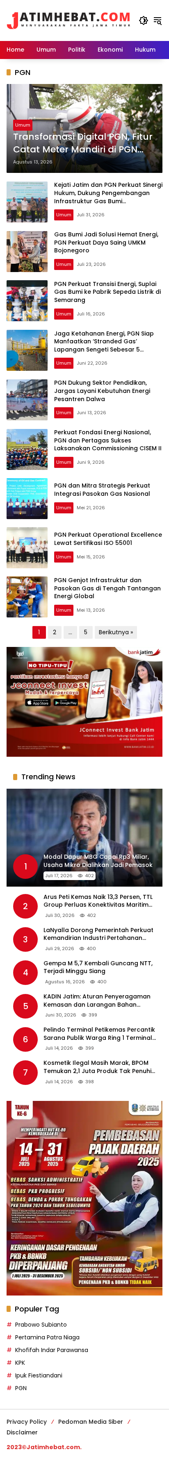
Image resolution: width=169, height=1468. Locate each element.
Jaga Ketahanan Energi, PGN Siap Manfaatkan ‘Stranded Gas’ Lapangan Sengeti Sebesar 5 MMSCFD (104, 345)
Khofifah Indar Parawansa (51, 1350)
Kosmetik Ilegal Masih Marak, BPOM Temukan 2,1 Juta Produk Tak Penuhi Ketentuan (97, 1067)
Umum (22, 125)
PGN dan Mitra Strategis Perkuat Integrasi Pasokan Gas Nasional (102, 489)
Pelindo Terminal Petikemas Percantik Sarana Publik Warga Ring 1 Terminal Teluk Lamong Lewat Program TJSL (99, 1034)
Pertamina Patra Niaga (47, 1337)
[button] (143, 20)
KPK (20, 1363)
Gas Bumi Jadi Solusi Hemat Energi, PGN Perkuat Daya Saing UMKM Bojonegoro (106, 242)
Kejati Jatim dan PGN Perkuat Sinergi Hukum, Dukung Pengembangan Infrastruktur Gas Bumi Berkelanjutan (108, 197)
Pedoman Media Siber (90, 1422)
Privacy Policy (27, 1422)
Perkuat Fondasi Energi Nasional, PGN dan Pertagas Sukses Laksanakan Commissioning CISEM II (108, 440)
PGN (21, 1388)
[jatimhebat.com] (68, 20)
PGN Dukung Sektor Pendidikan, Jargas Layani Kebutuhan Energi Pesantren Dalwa (102, 391)
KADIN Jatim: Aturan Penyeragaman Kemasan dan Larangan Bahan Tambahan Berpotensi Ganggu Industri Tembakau (97, 1001)
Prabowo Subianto (41, 1325)
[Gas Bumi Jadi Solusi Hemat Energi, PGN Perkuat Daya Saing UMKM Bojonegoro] (27, 251)
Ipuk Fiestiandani (38, 1375)
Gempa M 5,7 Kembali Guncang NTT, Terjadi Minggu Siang (98, 968)
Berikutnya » (116, 632)
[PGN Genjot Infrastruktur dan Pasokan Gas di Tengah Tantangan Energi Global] (27, 596)
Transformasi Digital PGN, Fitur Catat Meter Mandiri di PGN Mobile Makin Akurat (83, 143)
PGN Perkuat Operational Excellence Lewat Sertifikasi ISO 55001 (108, 539)
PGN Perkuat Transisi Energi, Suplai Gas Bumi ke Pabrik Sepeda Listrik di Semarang (107, 292)
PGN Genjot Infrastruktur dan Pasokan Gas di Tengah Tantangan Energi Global (107, 588)
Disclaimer (22, 1432)
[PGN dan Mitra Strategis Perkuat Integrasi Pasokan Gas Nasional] (27, 498)
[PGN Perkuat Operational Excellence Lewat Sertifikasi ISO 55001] (27, 547)
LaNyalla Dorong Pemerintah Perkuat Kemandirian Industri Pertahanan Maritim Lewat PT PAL (98, 934)
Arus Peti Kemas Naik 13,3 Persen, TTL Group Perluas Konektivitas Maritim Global (98, 901)
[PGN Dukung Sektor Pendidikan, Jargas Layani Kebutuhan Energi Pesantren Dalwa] (27, 399)
